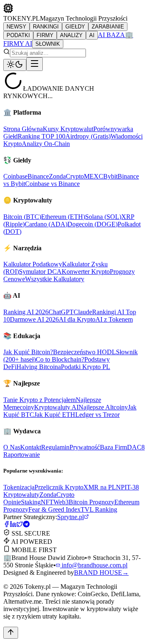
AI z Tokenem (114, 319)
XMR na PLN (102, 487)
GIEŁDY (75, 27)
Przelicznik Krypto (59, 487)
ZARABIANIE (108, 27)
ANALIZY (71, 35)
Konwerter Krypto (86, 271)
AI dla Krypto (77, 319)
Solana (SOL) (103, 216)
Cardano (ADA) (46, 224)
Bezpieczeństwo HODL (84, 351)
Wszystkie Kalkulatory (54, 278)
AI (92, 35)
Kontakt (30, 447)
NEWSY (16, 27)
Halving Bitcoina (38, 366)
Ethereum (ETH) (63, 216)
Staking (31, 502)
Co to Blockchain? (60, 359)
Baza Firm (113, 447)
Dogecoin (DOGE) (92, 224)
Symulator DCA (40, 271)
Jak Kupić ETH (54, 414)
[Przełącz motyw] (14, 65)
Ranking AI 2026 (26, 311)
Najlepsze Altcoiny (103, 407)
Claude (83, 311)
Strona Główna (23, 128)
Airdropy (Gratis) (88, 136)
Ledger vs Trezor (97, 414)
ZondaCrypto (66, 176)
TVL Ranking (99, 509)
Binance (38, 176)
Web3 (61, 502)
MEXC (93, 176)
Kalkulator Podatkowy (32, 264)
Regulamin (55, 447)
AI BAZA (111, 34)
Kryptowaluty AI (56, 407)
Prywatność (84, 447)
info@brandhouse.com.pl (93, 565)
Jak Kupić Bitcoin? (28, 351)
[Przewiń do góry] (10, 633)
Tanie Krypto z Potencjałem (39, 399)
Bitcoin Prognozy (91, 502)
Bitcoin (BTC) (22, 216)
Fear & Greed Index (54, 509)
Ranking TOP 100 (41, 136)
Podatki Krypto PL (85, 366)
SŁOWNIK (47, 44)
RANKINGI (46, 27)
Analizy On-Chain (46, 143)
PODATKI (18, 35)
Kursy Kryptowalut (68, 128)
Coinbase (15, 176)
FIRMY (45, 35)
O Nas (11, 447)
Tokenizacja (19, 487)
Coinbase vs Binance (52, 183)
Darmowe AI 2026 (34, 319)
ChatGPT (61, 311)
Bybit (110, 176)
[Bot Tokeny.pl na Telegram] (26, 525)
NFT (47, 502)
